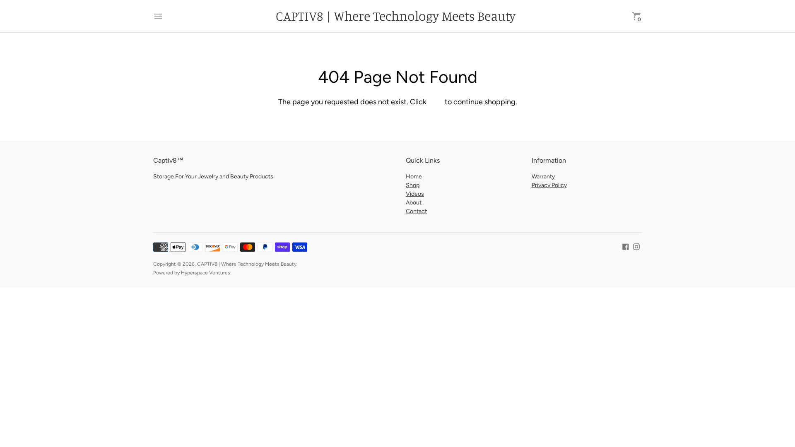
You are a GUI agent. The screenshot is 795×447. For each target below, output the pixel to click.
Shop (412, 185)
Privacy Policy (549, 185)
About (414, 202)
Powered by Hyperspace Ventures (191, 273)
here (435, 101)
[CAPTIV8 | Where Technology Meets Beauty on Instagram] (636, 246)
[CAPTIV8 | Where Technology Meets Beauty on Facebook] (625, 246)
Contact (416, 211)
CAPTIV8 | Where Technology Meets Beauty (246, 264)
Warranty (543, 176)
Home (414, 176)
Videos (415, 193)
